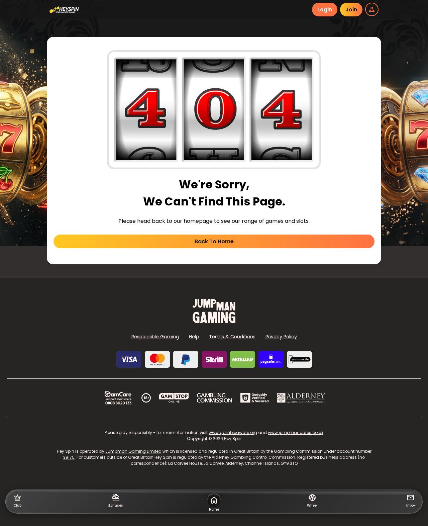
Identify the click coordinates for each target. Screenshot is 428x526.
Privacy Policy (281, 336)
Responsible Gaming (155, 336)
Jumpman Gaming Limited (133, 451)
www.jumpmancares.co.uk (295, 432)
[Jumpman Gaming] (214, 321)
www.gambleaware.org (233, 432)
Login (324, 9)
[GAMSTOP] (174, 398)
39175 (69, 457)
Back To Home (214, 241)
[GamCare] (118, 397)
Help (194, 336)
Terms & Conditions (232, 336)
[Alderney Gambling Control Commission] (301, 398)
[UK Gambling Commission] (214, 398)
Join (351, 9)
